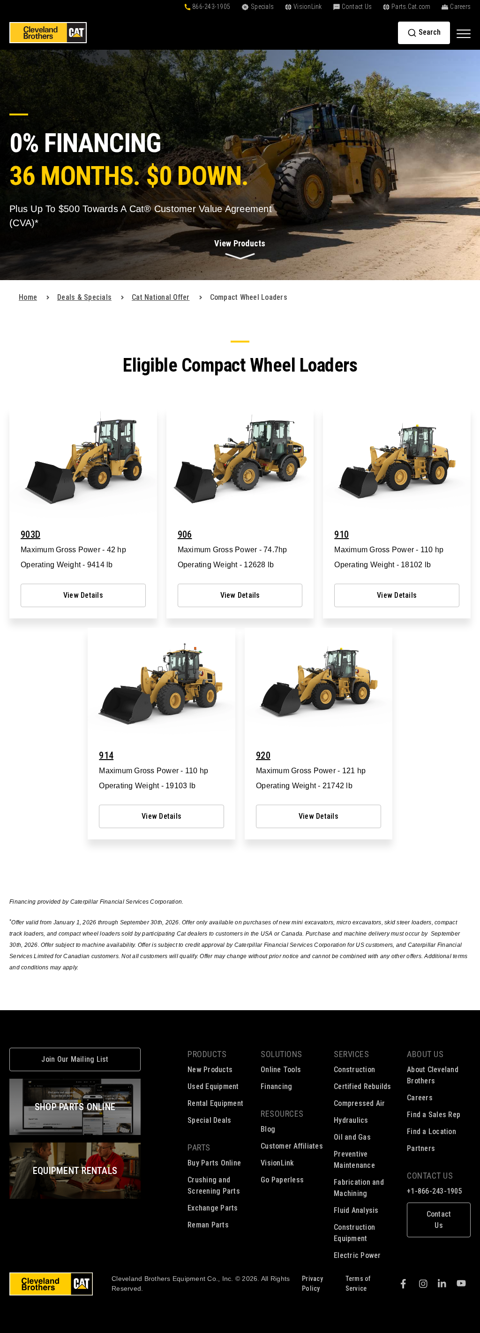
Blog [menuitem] (268, 1129)
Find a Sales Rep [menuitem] (433, 1114)
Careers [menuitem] (420, 1097)
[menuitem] (439, 1214)
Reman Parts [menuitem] (208, 1224)
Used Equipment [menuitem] (213, 1086)
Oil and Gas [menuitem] (352, 1137)
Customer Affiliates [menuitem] (292, 1146)
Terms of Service (358, 1283)
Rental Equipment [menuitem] (215, 1103)
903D (30, 534)
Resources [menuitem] (282, 1114)
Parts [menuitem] (199, 1147)
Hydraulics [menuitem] (351, 1120)
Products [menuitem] (207, 1054)
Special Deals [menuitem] (209, 1120)
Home (28, 297)
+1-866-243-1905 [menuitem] (434, 1191)
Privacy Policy (312, 1283)
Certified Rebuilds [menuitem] (362, 1086)
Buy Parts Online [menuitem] (214, 1162)
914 (106, 755)
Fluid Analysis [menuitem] (356, 1210)
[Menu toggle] (464, 33)
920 (263, 755)
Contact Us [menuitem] (430, 1176)
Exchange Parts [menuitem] (213, 1208)
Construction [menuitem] (354, 1069)
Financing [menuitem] (276, 1086)
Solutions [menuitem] (281, 1054)
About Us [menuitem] (425, 1054)
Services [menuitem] (351, 1054)
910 (341, 534)
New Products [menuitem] (210, 1069)
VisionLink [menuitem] (277, 1162)
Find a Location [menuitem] (431, 1131)
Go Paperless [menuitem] (282, 1179)
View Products (239, 243)
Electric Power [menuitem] (357, 1255)
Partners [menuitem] (421, 1148)
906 (185, 534)
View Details (83, 595)
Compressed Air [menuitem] (359, 1103)
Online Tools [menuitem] (281, 1069)
